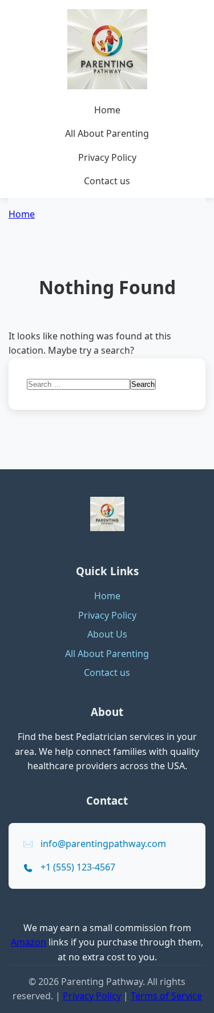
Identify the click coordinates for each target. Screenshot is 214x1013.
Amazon (28, 942)
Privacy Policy (107, 157)
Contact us (107, 181)
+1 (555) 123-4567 (78, 867)
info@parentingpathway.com (103, 843)
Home (107, 110)
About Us (107, 634)
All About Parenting (107, 133)
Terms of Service (166, 996)
